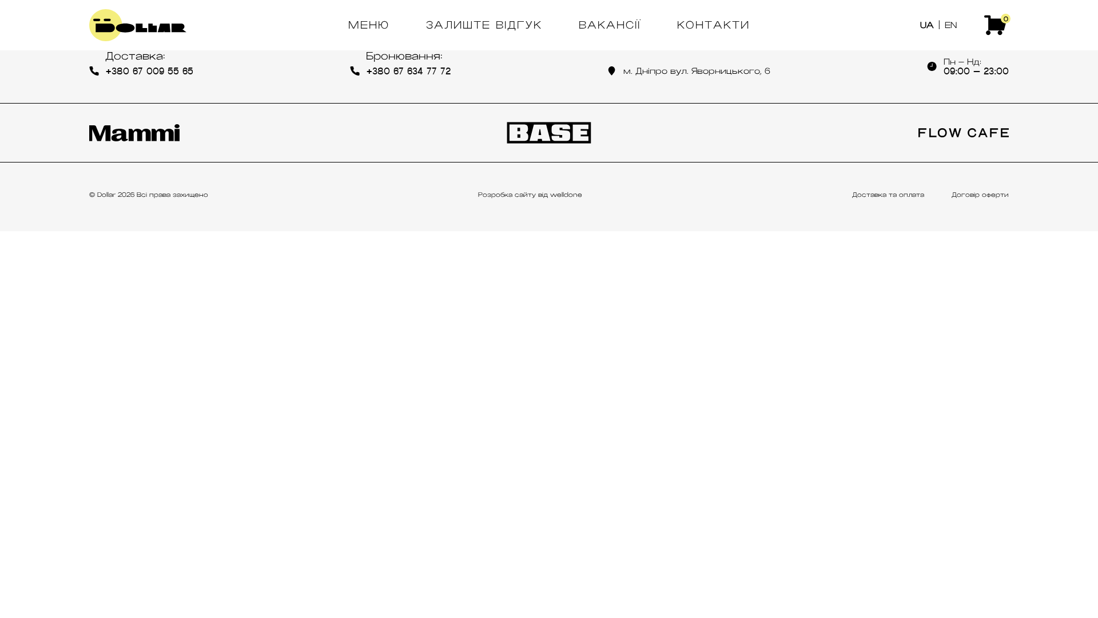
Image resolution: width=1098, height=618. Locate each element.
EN (951, 25)
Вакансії (609, 25)
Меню (368, 25)
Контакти (713, 25)
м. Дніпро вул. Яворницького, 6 (696, 71)
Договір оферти (980, 194)
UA (927, 25)
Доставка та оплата (888, 194)
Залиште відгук (484, 25)
